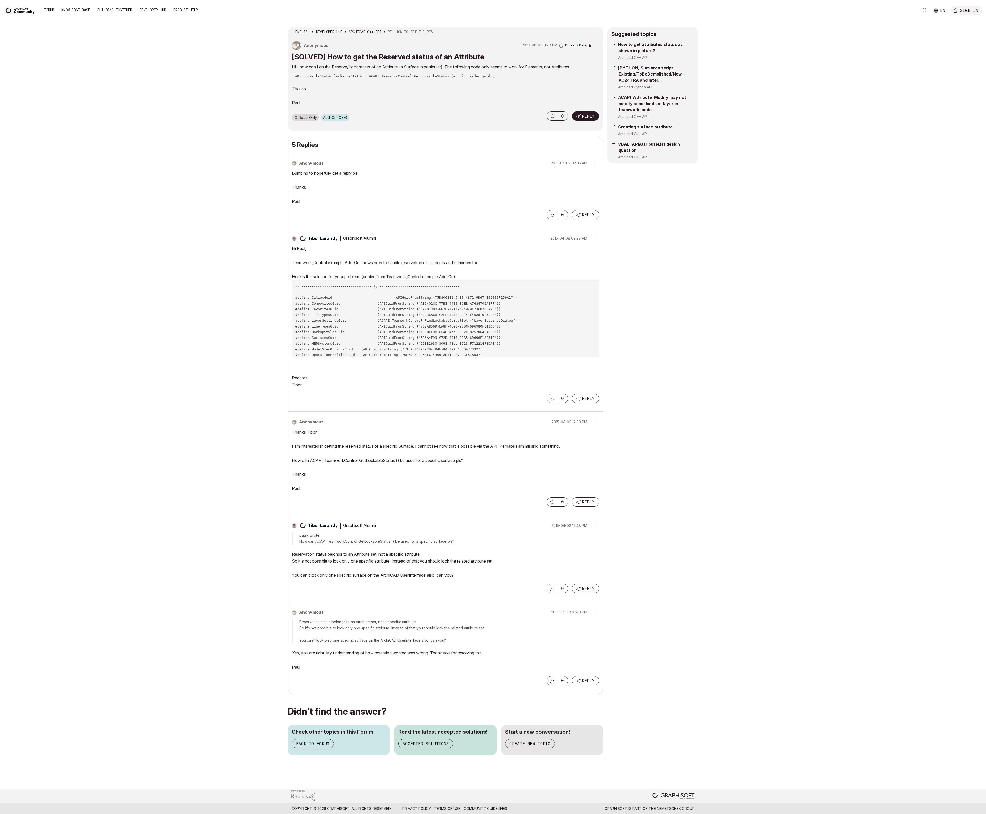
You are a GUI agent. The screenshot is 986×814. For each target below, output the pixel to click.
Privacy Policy (416, 808)
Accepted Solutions (426, 743)
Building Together (114, 10)
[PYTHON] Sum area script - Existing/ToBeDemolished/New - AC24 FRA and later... (651, 74)
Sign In (969, 10)
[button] (552, 116)
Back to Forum (312, 743)
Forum (49, 10)
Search (925, 10)
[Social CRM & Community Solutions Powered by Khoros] (303, 795)
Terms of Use (447, 808)
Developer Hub (152, 10)
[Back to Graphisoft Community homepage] (21, 10)
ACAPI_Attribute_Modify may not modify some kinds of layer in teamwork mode (652, 103)
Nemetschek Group (676, 808)
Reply (588, 116)
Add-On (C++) (335, 117)
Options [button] (596, 32)
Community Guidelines (485, 808)
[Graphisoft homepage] (673, 796)
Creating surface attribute (645, 126)
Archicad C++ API (633, 57)
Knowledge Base (75, 10)
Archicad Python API (635, 87)
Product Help (185, 10)
